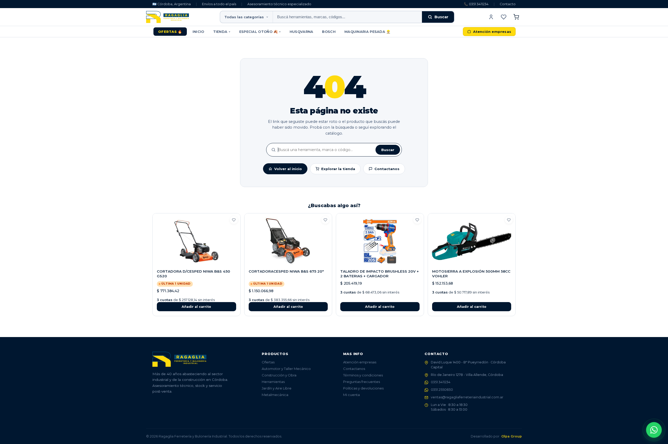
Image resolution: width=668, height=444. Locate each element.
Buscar (441, 17)
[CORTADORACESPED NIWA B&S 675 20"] (288, 241)
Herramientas (273, 382)
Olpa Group (511, 436)
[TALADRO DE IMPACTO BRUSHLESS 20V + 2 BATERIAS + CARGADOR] (380, 241)
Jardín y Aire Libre (276, 388)
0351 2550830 (442, 390)
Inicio (198, 31)
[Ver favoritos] (503, 17)
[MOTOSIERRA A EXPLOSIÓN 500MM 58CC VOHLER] (472, 241)
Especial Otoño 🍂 (260, 31)
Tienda (221, 31)
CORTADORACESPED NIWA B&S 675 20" (286, 271)
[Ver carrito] (516, 17)
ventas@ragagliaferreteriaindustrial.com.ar (467, 397)
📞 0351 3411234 (476, 4)
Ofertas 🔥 (170, 31)
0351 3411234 (440, 382)
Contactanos (386, 169)
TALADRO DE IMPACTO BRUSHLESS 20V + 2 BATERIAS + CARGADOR (379, 273)
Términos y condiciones (363, 375)
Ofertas (268, 362)
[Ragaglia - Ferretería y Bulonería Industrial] (167, 17)
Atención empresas (359, 362)
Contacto (508, 4)
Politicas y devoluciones (363, 388)
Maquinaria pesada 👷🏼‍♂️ (367, 31)
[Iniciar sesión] (491, 17)
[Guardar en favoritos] (234, 220)
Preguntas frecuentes (361, 382)
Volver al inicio (288, 169)
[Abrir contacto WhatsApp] (654, 430)
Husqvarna (301, 31)
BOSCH (329, 31)
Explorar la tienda (338, 169)
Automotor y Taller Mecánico (286, 369)
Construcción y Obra (279, 375)
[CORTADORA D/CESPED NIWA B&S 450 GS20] (196, 241)
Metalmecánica (275, 395)
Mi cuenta (351, 395)
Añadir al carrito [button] (196, 307)
